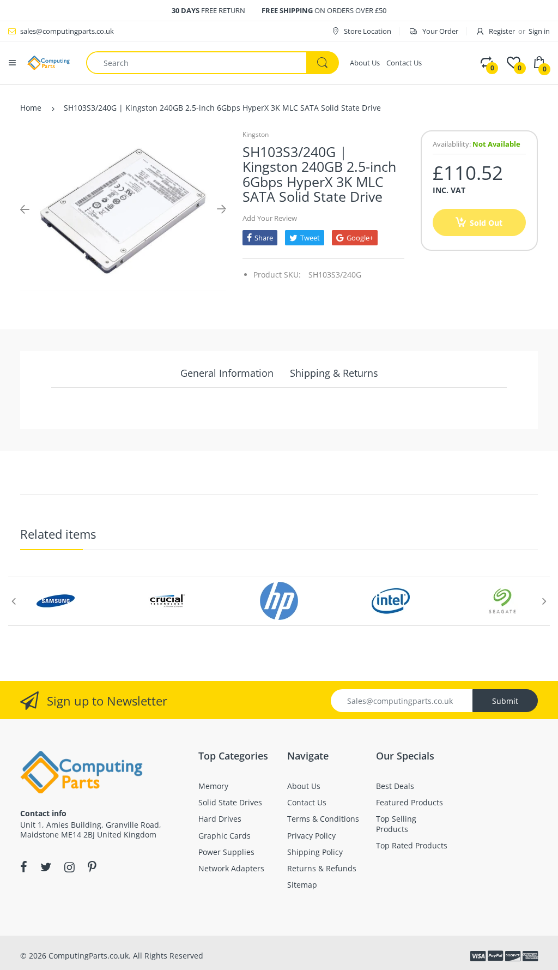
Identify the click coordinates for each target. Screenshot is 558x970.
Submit (505, 701)
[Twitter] (45, 867)
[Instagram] (69, 867)
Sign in (539, 31)
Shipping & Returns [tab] (334, 372)
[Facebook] (23, 867)
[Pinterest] (92, 867)
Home (30, 108)
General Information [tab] (227, 372)
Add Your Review (269, 218)
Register (502, 31)
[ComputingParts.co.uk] (48, 62)
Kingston (255, 134)
